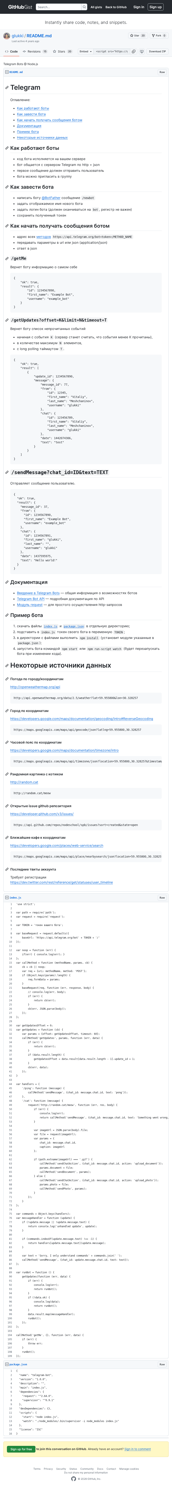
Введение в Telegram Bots (38, 593)
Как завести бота (31, 114)
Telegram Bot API (30, 599)
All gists (96, 7)
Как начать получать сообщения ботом (49, 120)
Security (61, 1468)
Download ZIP (157, 51)
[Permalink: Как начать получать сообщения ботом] (7, 226)
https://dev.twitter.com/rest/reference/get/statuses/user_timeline (61, 882)
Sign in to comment (137, 1449)
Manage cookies (129, 1468)
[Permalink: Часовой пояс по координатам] (7, 742)
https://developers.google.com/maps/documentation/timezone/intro (64, 750)
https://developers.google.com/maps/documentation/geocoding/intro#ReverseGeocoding (81, 719)
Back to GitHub (116, 7)
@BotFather (51, 198)
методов (43, 237)
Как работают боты (33, 108)
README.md (39, 35)
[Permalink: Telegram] (7, 87)
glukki (17, 35)
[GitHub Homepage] (73, 1479)
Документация (29, 126)
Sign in (138, 7)
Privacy (48, 1468)
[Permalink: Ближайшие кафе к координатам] (7, 837)
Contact (111, 1468)
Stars (64, 51)
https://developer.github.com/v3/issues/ (42, 814)
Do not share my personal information (86, 1472)
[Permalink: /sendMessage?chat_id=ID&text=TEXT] (7, 472)
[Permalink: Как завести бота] (7, 187)
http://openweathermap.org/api (35, 687)
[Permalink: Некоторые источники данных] (7, 665)
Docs (100, 1468)
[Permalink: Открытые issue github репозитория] (7, 806)
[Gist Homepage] (20, 6)
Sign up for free (21, 1449)
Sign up (156, 7)
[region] (86, 484)
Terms (36, 1468)
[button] (133, 51)
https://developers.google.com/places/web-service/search (56, 845)
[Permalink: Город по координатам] (7, 711)
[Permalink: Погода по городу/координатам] (7, 679)
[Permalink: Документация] (7, 582)
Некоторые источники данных (42, 137)
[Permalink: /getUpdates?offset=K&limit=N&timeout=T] (7, 320)
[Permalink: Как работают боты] (7, 148)
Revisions (37, 51)
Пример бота (28, 132)
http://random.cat (24, 782)
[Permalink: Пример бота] (7, 615)
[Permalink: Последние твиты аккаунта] (7, 869)
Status (73, 1468)
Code (14, 51)
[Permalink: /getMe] (7, 259)
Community (87, 1468)
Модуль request (30, 605)
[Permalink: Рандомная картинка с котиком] (7, 774)
